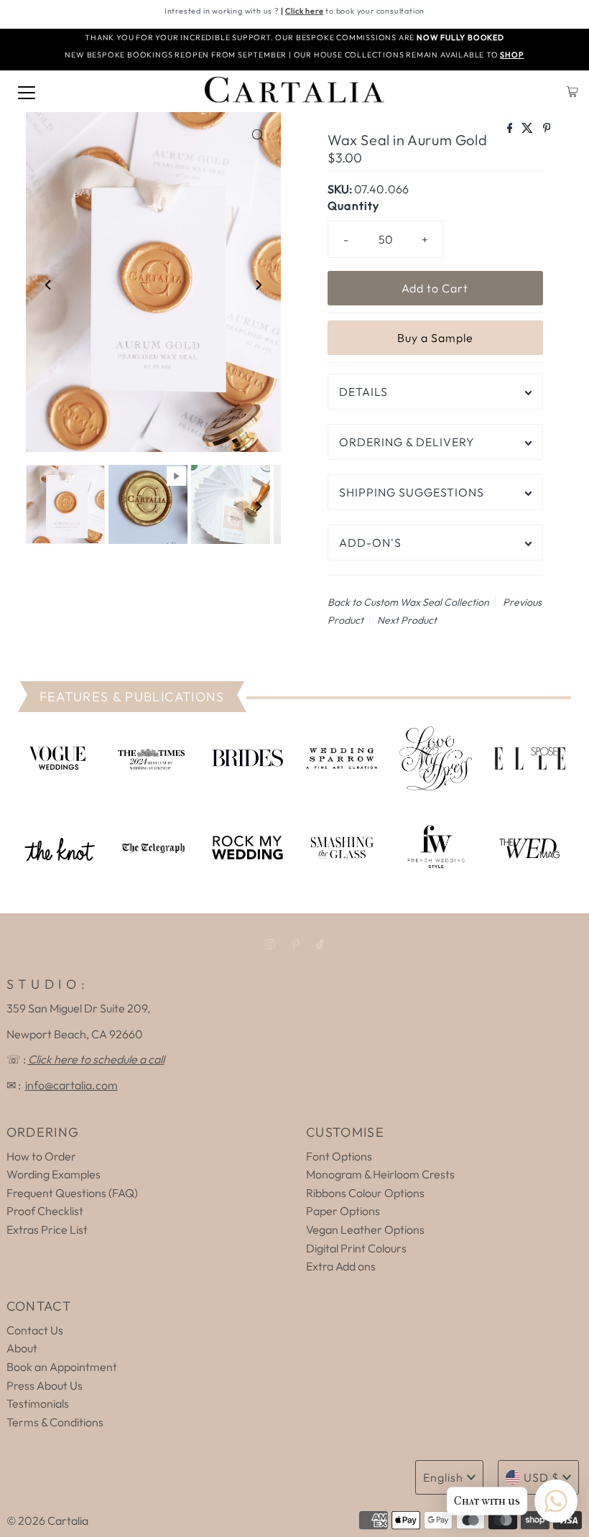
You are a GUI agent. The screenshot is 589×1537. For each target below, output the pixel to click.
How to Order (41, 1156)
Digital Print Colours (356, 1248)
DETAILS (363, 391)
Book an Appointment (61, 1367)
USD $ (541, 1477)
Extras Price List (47, 1229)
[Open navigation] (26, 91)
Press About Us (44, 1385)
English (443, 1477)
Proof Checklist (44, 1211)
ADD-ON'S (370, 542)
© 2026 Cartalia (47, 1520)
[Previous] (49, 284)
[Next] (258, 284)
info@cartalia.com (71, 1085)
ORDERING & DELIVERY (407, 442)
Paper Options (343, 1211)
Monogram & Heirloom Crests (380, 1174)
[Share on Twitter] (528, 128)
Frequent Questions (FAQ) (72, 1193)
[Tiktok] (320, 944)
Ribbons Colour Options (365, 1193)
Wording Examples (53, 1174)
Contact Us (34, 1330)
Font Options (339, 1156)
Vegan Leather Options (365, 1229)
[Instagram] (270, 944)
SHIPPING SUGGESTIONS (411, 492)
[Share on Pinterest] (547, 128)
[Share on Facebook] (511, 128)
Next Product (407, 620)
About (21, 1348)
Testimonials (37, 1403)
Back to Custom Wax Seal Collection (408, 602)
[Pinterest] (296, 944)
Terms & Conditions (54, 1422)
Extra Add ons (341, 1266)
